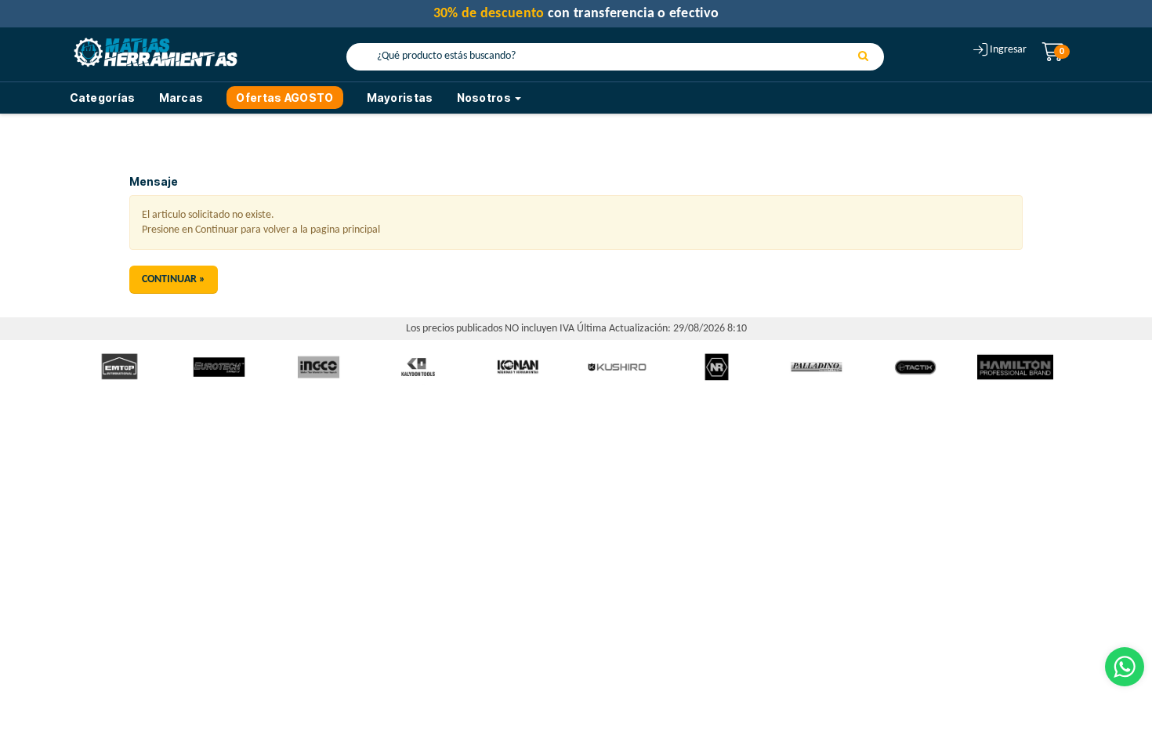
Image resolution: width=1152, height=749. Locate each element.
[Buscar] (863, 57)
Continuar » (173, 279)
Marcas (181, 97)
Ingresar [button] (1008, 50)
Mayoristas (400, 97)
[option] (119, 367)
